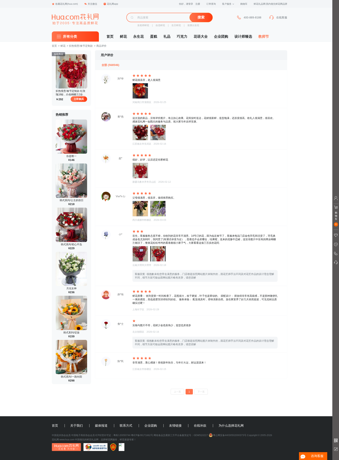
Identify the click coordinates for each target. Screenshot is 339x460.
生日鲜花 (176, 25)
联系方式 (126, 425)
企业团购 (221, 36)
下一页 (201, 391)
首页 (110, 36)
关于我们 (76, 425)
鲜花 (123, 36)
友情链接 (175, 425)
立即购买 (79, 99)
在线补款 (200, 425)
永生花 (138, 36)
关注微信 (92, 4)
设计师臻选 (243, 36)
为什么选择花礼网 (231, 425)
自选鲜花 (160, 25)
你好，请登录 (186, 4)
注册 (197, 4)
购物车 (243, 4)
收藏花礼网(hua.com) (66, 4)
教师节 (263, 36)
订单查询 (211, 4)
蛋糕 (153, 36)
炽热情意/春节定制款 (81, 45)
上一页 (177, 391)
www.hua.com (66, 439)
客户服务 (226, 4)
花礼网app (112, 4)
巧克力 (182, 36)
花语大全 (201, 36)
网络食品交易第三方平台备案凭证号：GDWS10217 (181, 435)
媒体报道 (101, 425)
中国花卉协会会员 (61, 435)
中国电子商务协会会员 (83, 435)
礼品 (166, 36)
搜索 (201, 17)
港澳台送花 (193, 25)
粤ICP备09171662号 (142, 435)
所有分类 (70, 36)
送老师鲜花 (143, 25)
